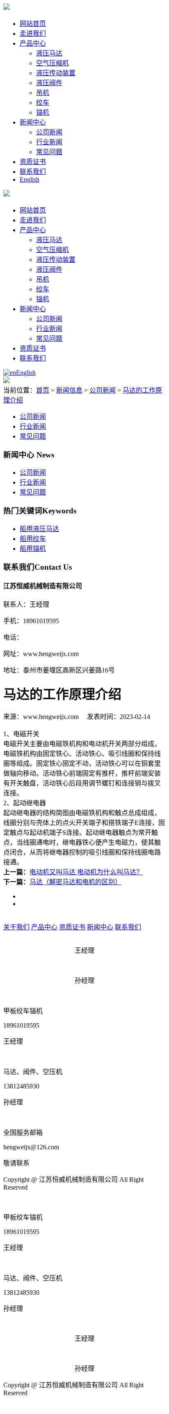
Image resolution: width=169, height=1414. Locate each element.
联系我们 (33, 171)
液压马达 (49, 53)
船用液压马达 (39, 528)
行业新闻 (49, 142)
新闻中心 (33, 122)
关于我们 (16, 927)
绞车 (42, 102)
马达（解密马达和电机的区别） (75, 881)
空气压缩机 (52, 63)
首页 (42, 390)
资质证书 (33, 161)
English (29, 179)
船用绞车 (33, 538)
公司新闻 (49, 132)
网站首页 (33, 23)
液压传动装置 (55, 72)
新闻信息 (69, 390)
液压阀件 (49, 82)
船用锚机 (33, 548)
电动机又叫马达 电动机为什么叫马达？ (86, 872)
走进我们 (33, 33)
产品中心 (33, 43)
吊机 (42, 92)
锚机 (42, 112)
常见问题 (49, 151)
